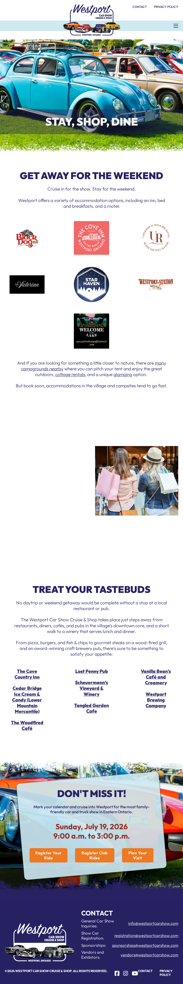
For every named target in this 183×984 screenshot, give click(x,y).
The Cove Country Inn (27, 674)
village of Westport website (36, 540)
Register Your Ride (48, 855)
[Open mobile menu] (175, 26)
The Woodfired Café (27, 725)
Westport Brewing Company (156, 699)
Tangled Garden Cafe (91, 708)
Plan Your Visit (137, 855)
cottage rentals (70, 374)
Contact (139, 7)
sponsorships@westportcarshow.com (145, 945)
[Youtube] (135, 973)
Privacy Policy (166, 7)
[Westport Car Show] (91, 20)
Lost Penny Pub (91, 671)
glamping (122, 374)
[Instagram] (125, 973)
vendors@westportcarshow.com (149, 954)
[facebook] (117, 973)
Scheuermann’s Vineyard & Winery (91, 688)
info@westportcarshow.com (153, 923)
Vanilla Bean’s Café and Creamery (156, 677)
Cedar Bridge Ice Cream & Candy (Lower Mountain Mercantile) (27, 699)
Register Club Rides (94, 855)
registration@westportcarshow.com (146, 935)
